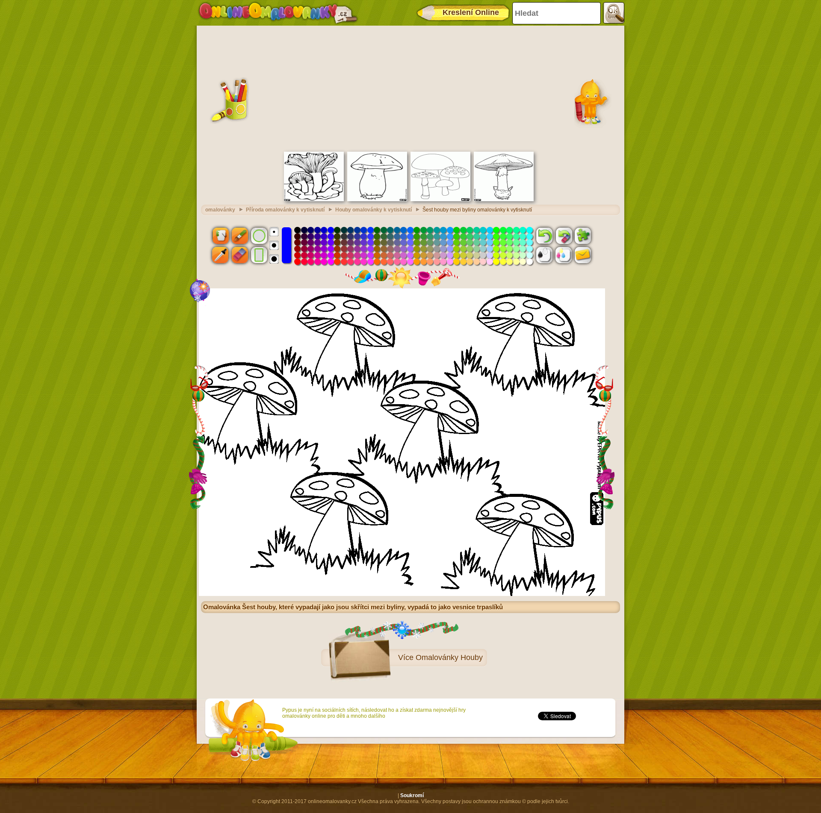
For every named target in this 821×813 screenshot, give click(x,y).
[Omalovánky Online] (278, 13)
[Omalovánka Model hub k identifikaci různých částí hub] (504, 200)
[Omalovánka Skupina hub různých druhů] (440, 200)
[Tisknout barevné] (563, 255)
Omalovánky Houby (449, 657)
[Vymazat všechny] (563, 235)
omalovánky (220, 210)
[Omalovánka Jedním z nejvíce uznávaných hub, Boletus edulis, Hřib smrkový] (377, 200)
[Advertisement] (410, 87)
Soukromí (412, 795)
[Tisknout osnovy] (544, 255)
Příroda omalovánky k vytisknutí (285, 210)
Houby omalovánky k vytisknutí (373, 210)
